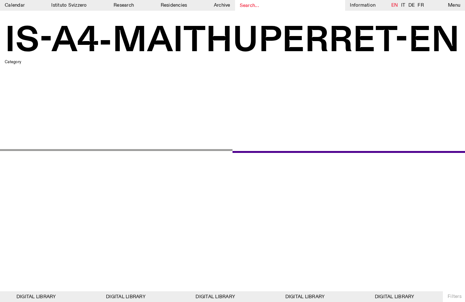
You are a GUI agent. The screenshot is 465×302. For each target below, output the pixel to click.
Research (124, 5)
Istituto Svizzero (69, 5)
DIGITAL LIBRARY (34, 297)
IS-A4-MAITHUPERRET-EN (232, 41)
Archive (222, 5)
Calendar (15, 5)
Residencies (174, 5)
